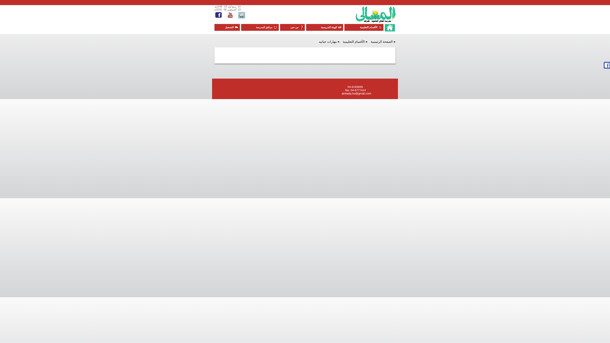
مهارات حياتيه (328, 41)
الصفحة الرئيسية (382, 41)
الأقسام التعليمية (354, 41)
